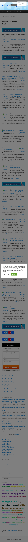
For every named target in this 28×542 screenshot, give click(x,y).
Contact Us (9, 11)
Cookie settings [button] (6, 274)
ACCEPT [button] (14, 274)
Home (3, 11)
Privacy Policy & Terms (18, 11)
